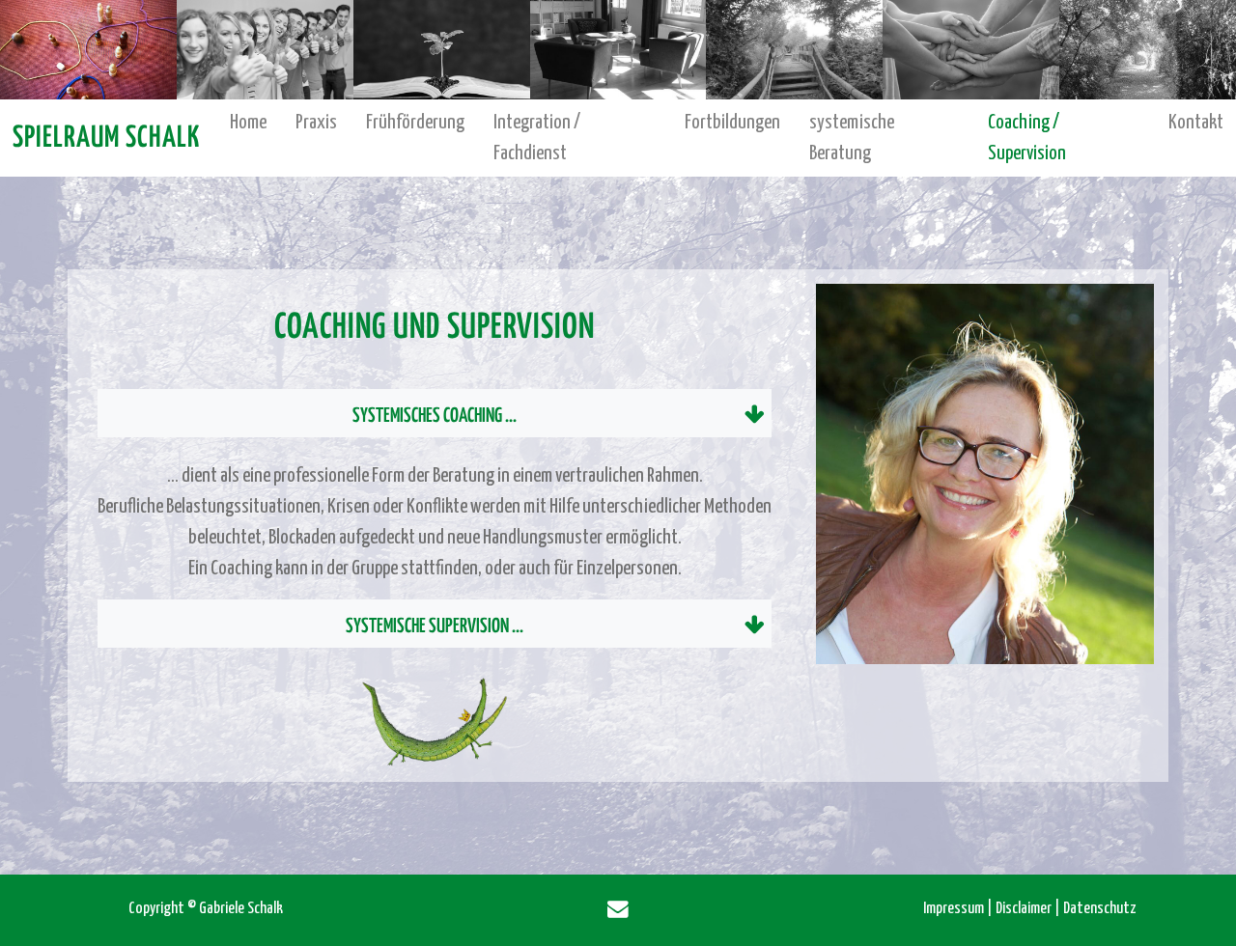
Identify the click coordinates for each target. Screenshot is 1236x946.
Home (248, 122)
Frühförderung (415, 122)
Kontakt (1195, 122)
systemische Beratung (851, 138)
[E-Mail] (618, 910)
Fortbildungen (732, 122)
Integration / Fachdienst (536, 138)
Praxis (316, 122)
